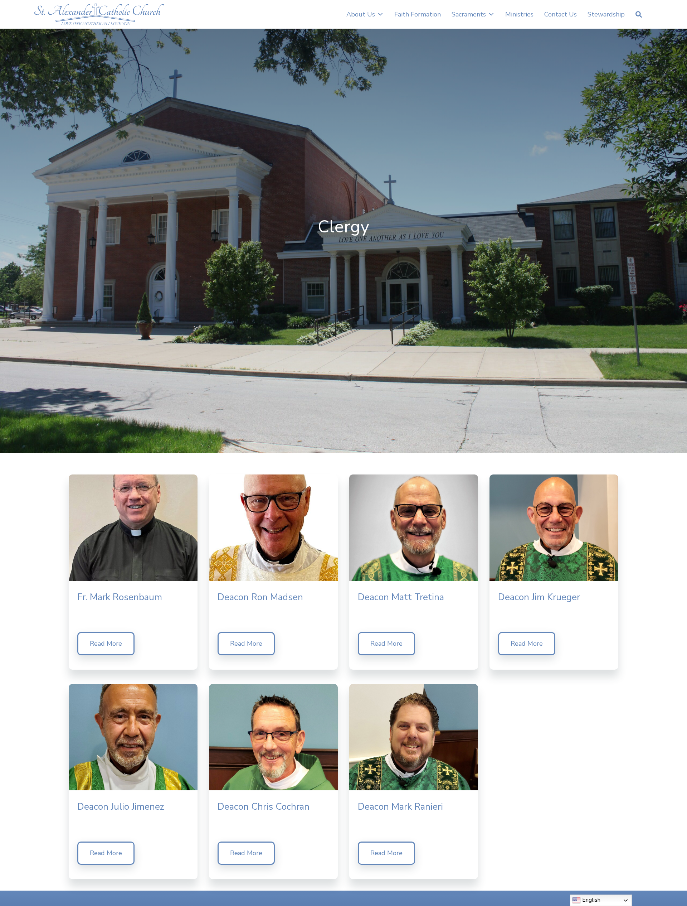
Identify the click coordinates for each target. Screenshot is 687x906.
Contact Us (560, 14)
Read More (106, 643)
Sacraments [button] (469, 14)
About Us (360, 14)
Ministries (519, 14)
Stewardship (606, 14)
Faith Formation (417, 14)
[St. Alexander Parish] (99, 14)
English (590, 900)
